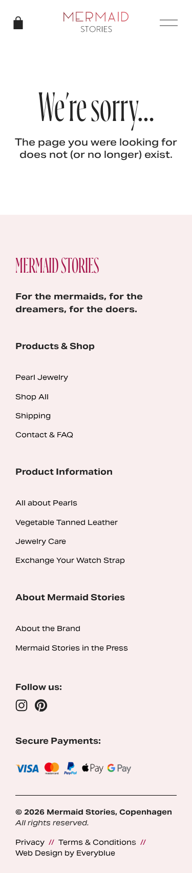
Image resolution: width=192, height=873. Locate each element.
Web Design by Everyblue (65, 853)
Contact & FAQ (44, 434)
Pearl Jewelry (41, 377)
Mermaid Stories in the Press (71, 648)
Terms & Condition (95, 842)
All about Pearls (46, 502)
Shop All (32, 396)
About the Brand (47, 628)
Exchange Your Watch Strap (70, 560)
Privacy (30, 842)
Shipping (33, 415)
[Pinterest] (41, 705)
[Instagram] (21, 705)
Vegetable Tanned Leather (66, 522)
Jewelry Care (40, 541)
